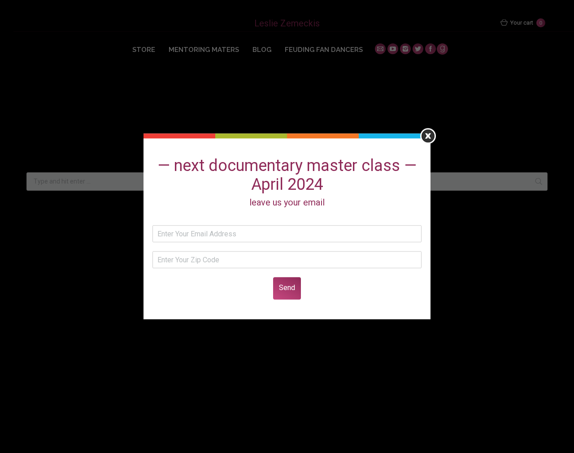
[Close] (428, 136)
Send (287, 288)
